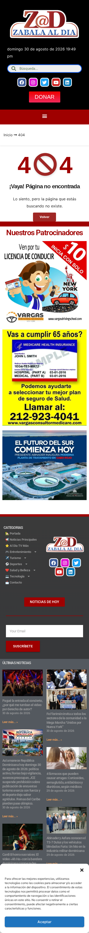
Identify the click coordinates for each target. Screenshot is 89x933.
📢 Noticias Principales (21, 539)
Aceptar (44, 922)
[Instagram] (33, 82)
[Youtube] (56, 82)
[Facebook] (21, 82)
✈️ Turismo (13, 558)
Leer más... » (10, 722)
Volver (44, 217)
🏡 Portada (12, 533)
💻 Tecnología (14, 576)
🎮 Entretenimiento (18, 552)
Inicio (8, 135)
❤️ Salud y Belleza (17, 570)
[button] (82, 869)
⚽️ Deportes (13, 564)
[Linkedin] (67, 82)
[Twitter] (44, 82)
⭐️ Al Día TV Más (17, 545)
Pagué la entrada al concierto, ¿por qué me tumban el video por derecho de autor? (22, 705)
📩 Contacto (13, 582)
